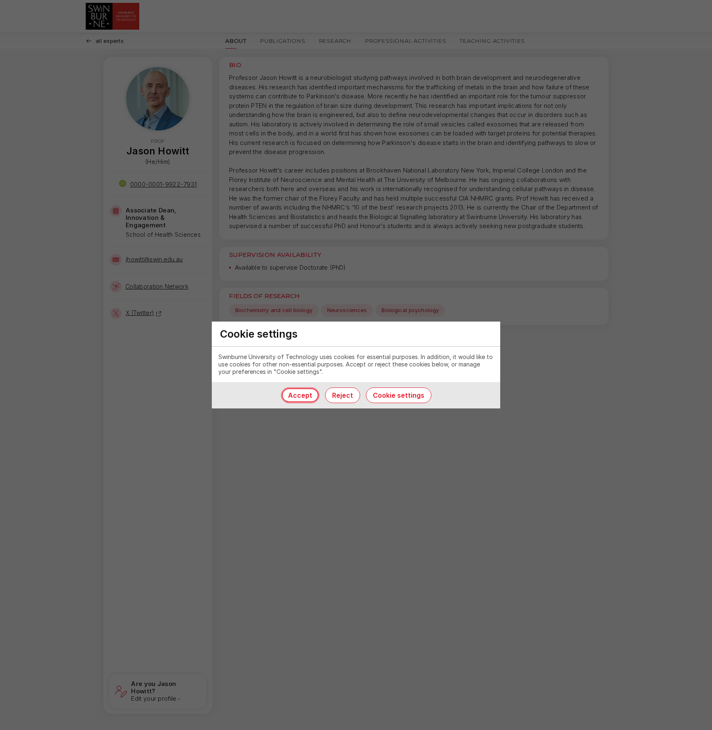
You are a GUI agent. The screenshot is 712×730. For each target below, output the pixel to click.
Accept (300, 395)
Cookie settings (398, 395)
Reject (342, 395)
